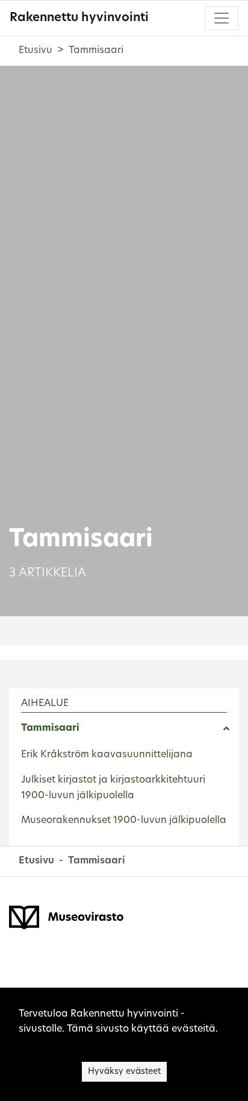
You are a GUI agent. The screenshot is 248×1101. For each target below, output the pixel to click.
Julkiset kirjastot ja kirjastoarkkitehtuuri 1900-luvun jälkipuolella (113, 788)
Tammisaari (50, 728)
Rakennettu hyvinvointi (79, 18)
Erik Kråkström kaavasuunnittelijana (107, 755)
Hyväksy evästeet (124, 1071)
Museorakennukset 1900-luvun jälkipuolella (123, 820)
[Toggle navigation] (221, 18)
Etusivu (35, 50)
